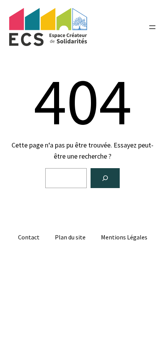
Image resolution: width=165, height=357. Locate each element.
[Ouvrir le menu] (152, 27)
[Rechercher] (105, 178)
